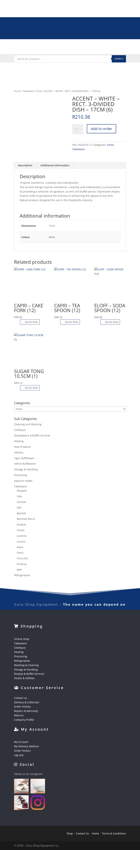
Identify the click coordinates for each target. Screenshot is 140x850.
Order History (22, 706)
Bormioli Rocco (26, 519)
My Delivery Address (26, 746)
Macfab (21, 513)
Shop (70, 833)
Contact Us (82, 833)
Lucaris (21, 541)
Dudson (21, 524)
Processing (20, 475)
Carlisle (21, 502)
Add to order (101, 128)
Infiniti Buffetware (25, 463)
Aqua (20, 547)
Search (118, 58)
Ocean (21, 530)
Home (17, 91)
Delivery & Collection (26, 702)
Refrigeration (22, 575)
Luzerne (22, 536)
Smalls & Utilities (24, 678)
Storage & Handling (26, 469)
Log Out (19, 755)
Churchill (22, 558)
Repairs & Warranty (26, 711)
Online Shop (21, 639)
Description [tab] (25, 165)
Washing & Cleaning (26, 665)
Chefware (20, 430)
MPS (19, 569)
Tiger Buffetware (24, 458)
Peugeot (22, 490)
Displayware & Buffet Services (32, 435)
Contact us (20, 698)
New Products (22, 447)
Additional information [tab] (54, 165)
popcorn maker (23, 480)
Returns (19, 715)
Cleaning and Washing (28, 424)
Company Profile (24, 719)
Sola (19, 496)
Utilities (18, 452)
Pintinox (22, 564)
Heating (19, 441)
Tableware (28, 91)
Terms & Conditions (114, 833)
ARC (19, 507)
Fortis (39, 91)
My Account (21, 742)
